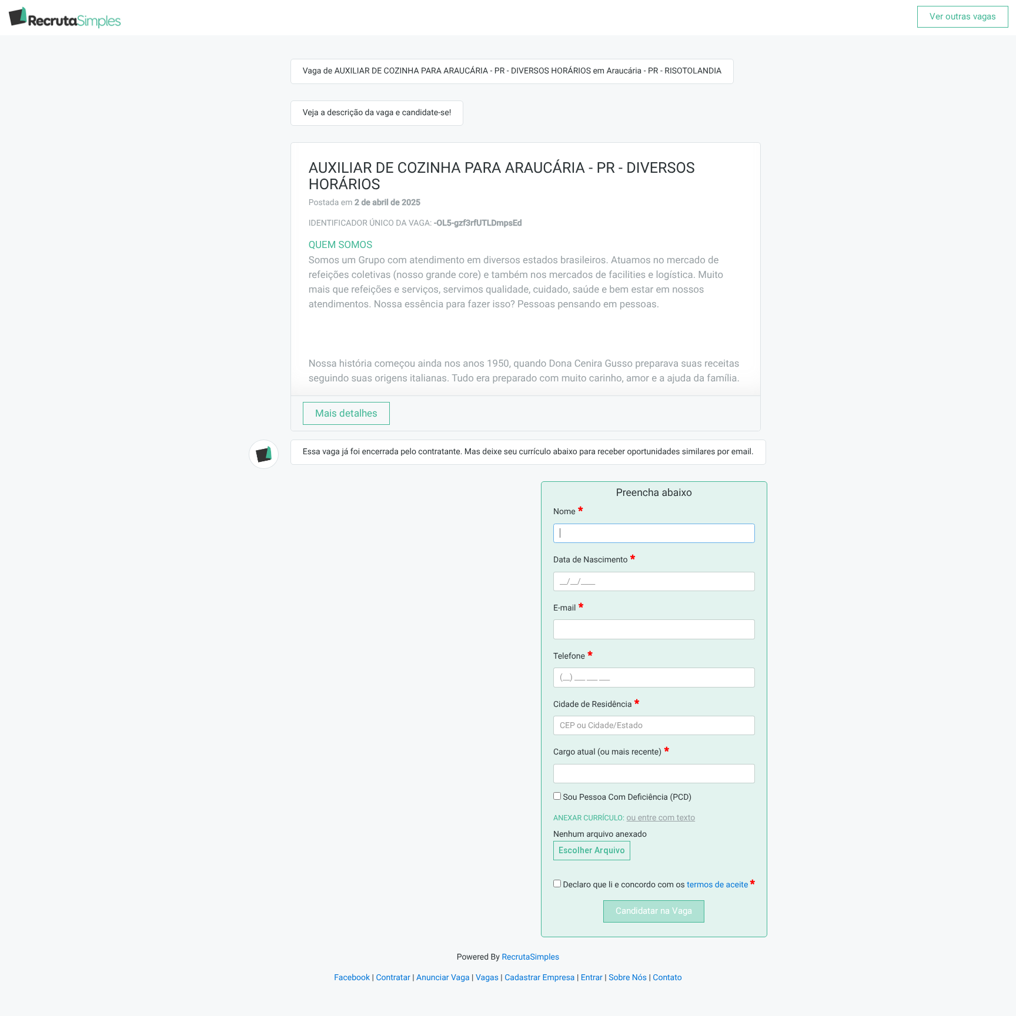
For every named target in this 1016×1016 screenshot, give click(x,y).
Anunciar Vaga (443, 978)
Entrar (592, 978)
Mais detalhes (346, 413)
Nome (564, 512)
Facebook (352, 978)
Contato (667, 978)
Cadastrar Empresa (539, 978)
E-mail (564, 608)
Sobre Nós (628, 978)
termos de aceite (718, 885)
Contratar (393, 978)
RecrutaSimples (530, 957)
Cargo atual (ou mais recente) (607, 752)
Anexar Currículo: (588, 818)
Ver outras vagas (963, 16)
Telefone (569, 656)
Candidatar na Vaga (654, 911)
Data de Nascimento (590, 560)
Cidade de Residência (592, 704)
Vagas (487, 978)
